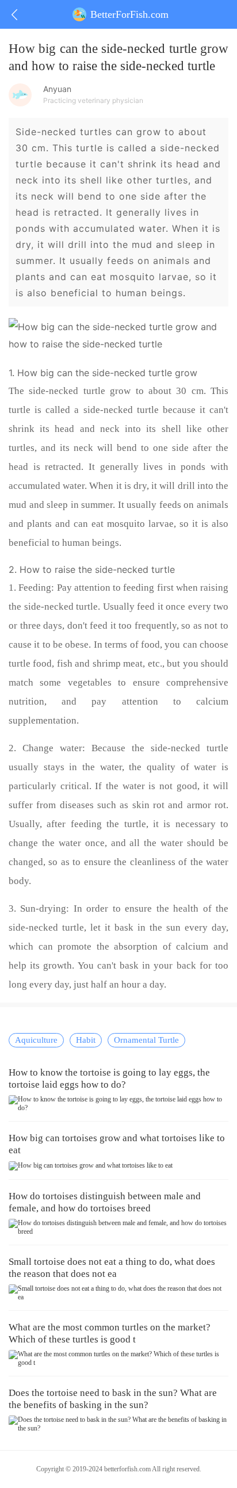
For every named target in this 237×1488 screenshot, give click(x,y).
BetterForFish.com (129, 14)
